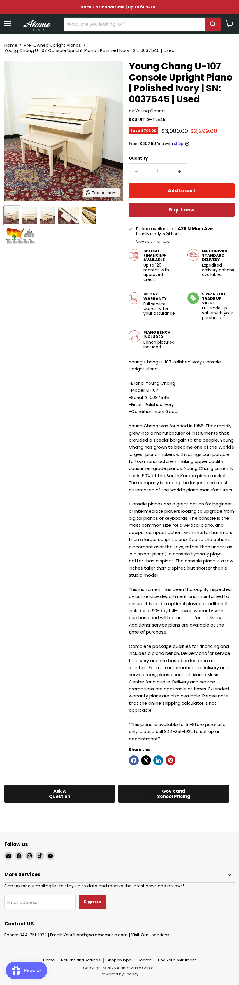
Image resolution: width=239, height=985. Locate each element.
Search (145, 960)
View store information (153, 241)
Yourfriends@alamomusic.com (95, 935)
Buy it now (181, 210)
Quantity (138, 158)
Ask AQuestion (59, 793)
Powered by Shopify (119, 974)
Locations (159, 935)
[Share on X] (146, 760)
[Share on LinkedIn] (158, 760)
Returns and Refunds (80, 960)
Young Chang (150, 111)
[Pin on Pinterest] (170, 760)
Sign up (92, 901)
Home (10, 45)
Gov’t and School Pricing (173, 793)
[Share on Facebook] (134, 760)
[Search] (213, 24)
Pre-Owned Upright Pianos (52, 45)
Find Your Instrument (177, 960)
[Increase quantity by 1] (179, 171)
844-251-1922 (33, 935)
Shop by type (119, 960)
